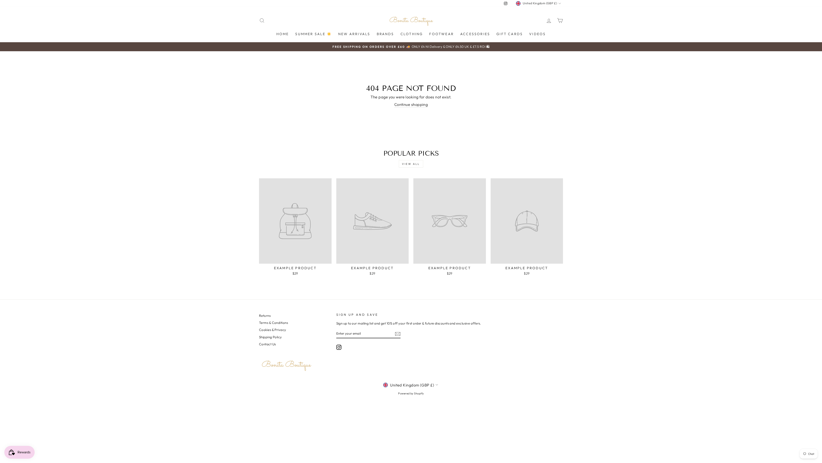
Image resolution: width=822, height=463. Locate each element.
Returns (265, 316)
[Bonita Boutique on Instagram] (338, 347)
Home (282, 34)
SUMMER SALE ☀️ (313, 34)
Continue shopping (411, 104)
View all (411, 163)
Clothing (412, 34)
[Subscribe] (398, 334)
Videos (537, 34)
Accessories (475, 34)
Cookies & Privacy (272, 330)
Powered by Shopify (411, 393)
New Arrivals (354, 34)
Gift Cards (509, 34)
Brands (385, 34)
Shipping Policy (270, 337)
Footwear (441, 34)
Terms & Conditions (273, 323)
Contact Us (267, 344)
